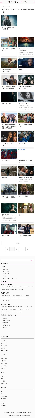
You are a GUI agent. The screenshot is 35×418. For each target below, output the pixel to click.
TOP (4, 267)
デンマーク (27, 309)
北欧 (17, 311)
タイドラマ (4, 366)
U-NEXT (12, 289)
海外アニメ (4, 383)
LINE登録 (3, 406)
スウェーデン (16, 309)
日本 (21, 311)
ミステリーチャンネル (6, 300)
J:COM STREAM (30, 286)
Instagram (4, 396)
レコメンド (6, 271)
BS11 (3, 295)
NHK (14, 295)
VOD (2, 372)
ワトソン (21, 215)
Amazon (3, 286)
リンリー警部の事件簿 (25, 235)
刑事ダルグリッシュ (7, 215)
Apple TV (8, 286)
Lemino (3, 289)
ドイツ (3, 311)
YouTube (3, 398)
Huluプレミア (23, 286)
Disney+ (13, 286)
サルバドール (5, 235)
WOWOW (27, 295)
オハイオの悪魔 (23, 196)
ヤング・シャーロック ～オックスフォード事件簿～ (9, 197)
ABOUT (5, 318)
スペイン (21, 309)
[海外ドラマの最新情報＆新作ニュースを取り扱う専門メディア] (17, 2)
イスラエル (21, 306)
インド (31, 306)
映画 (2, 378)
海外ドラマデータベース (10, 278)
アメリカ (10, 306)
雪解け (21, 69)
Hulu (18, 286)
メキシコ (13, 311)
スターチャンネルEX (19, 289)
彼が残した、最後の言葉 (25, 177)
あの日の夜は (22, 143)
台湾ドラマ (4, 363)
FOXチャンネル (8, 295)
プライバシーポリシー (21, 412)
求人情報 (5, 323)
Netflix (8, 289)
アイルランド (4, 306)
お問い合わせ (6, 325)
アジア (3, 354)
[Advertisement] (26, 25)
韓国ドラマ (4, 358)
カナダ (11, 309)
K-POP (3, 368)
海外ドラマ (4, 376)
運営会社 (5, 327)
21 (27, 249)
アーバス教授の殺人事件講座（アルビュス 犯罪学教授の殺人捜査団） (9, 126)
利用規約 (13, 412)
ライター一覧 (6, 320)
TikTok (3, 401)
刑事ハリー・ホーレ (7, 103)
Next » (18, 243)
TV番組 (3, 381)
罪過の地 (4, 177)
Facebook (4, 393)
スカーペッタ (5, 160)
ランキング (6, 273)
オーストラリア (4, 309)
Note (2, 403)
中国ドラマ (4, 361)
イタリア (26, 306)
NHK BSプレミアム (20, 295)
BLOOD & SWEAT (24, 103)
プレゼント (6, 276)
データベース (4, 350)
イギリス (15, 306)
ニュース (5, 269)
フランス (8, 311)
